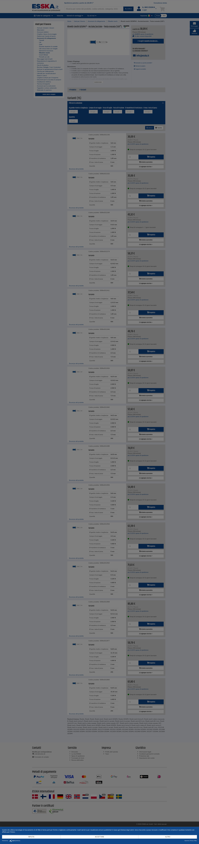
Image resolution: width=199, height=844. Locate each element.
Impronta (186, 840)
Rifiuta (31, 837)
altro (167, 837)
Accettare (99, 837)
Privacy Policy (193, 840)
